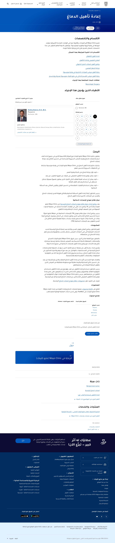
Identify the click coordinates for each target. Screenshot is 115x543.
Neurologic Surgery (93, 84)
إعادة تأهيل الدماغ (84, 17)
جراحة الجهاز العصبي (93, 68)
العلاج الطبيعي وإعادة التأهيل (89, 60)
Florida (95, 310)
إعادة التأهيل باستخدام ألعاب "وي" (89, 395)
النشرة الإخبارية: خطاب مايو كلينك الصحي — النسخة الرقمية (81, 412)
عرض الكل (94, 315)
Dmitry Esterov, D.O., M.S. (37, 110)
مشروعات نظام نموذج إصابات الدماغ (72, 281)
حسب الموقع (79, 104)
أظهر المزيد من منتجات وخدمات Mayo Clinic (85, 416)
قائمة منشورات (87, 289)
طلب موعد (95, 22)
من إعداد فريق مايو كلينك (92, 323)
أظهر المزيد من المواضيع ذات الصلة (88, 399)
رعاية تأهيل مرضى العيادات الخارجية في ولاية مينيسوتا (81, 72)
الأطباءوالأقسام (90, 28)
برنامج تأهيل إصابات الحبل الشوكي (88, 64)
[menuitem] (98, 28)
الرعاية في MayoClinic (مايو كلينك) (79, 28)
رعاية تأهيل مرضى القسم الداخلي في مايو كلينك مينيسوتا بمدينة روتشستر (74, 76)
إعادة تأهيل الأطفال (93, 56)
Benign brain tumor (93, 386)
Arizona (95, 307)
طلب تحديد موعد (92, 334)
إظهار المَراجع (95, 374)
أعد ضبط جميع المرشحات (84, 144)
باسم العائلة (79, 112)
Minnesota (94, 312)
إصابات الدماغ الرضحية (92, 390)
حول (98, 28)
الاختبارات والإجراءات (93, 10)
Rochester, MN (82, 108)
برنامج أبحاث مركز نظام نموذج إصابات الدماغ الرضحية (78, 204)
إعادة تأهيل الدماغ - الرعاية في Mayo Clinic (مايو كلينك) (82, 327)
